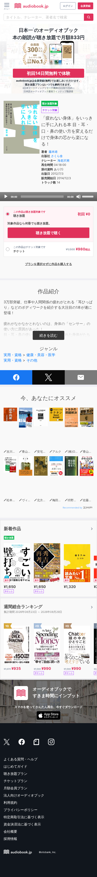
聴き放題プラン (15, 773)
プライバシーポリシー (20, 810)
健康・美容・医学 (40, 355)
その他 (31, 360)
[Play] (6, 196)
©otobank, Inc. (47, 852)
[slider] (88, 196)
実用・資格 (13, 355)
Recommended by (72, 507)
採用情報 (10, 839)
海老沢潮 (63, 160)
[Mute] (78, 196)
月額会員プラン (15, 788)
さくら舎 (57, 156)
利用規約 (10, 802)
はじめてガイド (15, 766)
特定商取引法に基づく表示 (24, 817)
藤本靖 (53, 151)
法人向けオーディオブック (24, 795)
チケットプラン (15, 781)
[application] (48, 196)
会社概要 (10, 831)
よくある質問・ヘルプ (20, 759)
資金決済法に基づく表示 (22, 824)
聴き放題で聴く (48, 232)
